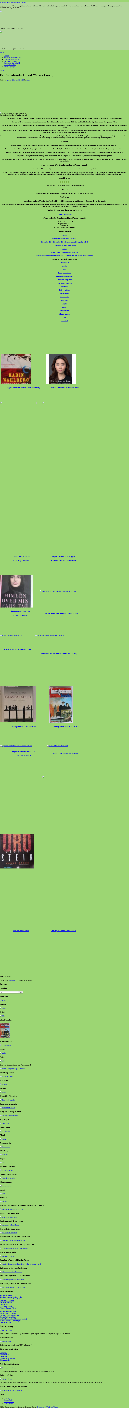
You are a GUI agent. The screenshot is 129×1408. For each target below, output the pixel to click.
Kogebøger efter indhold (12, 63)
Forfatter (3, 1354)
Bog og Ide (3, 1353)
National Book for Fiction (8, 1311)
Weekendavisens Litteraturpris (10, 1321)
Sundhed (64, 321)
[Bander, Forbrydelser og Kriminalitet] (12, 1069)
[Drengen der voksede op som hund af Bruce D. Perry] (12, 1209)
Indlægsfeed (8, 1400)
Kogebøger (64, 286)
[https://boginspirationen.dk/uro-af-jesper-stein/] (7, 1256)
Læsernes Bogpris (6, 1306)
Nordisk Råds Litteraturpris (10, 1315)
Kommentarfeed (9, 1402)
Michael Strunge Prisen (8, 1308)
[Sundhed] (3, 1201)
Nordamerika (64, 297)
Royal (64, 304)
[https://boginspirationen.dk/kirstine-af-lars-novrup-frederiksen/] (12, 1240)
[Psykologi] (4, 1154)
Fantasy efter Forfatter (11, 61)
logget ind (12, 980)
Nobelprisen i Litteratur (8, 1313)
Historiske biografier (65, 280)
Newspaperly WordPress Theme (47, 1407)
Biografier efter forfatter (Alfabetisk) (64, 238)
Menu (2, 52)
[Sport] (2, 1194)
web (7, 1354)
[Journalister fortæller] (7, 1108)
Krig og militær (64, 290)
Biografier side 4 (82, 242)
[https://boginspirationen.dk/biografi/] (4, 1000)
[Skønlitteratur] (5, 1037)
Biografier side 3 (70, 242)
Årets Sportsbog (5, 1322)
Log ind (6, 1398)
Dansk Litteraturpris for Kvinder (11, 1299)
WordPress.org (8, 1403)
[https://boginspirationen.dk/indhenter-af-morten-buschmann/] (11, 1272)
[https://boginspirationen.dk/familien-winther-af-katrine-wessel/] (20, 1264)
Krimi (64, 249)
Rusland (64, 307)
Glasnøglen (4, 1304)
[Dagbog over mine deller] (8, 1217)
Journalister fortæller (64, 283)
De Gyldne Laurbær (7, 1301)
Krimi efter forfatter (10, 65)
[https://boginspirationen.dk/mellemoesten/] (5, 1131)
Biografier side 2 (58, 242)
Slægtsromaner (64, 314)
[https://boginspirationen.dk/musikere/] (3, 1139)
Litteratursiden (5, 1360)
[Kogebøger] (4, 1123)
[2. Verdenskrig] (5, 1045)
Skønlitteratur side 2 (57, 256)
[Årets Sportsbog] (6, 1330)
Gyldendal (3, 1356)
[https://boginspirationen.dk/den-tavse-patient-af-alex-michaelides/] (13, 1287)
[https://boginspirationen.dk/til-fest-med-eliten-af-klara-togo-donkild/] (14, 1248)
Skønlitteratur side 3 (72, 256)
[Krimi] (2, 1016)
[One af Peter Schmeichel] (8, 1233)
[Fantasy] (3, 1008)
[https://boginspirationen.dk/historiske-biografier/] (7, 1100)
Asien (64, 269)
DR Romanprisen (6, 1302)
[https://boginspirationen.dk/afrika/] (3, 1053)
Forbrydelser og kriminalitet (64, 276)
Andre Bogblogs (9, 66)
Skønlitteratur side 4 (86, 256)
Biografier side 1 (47, 242)
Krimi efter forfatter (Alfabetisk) (65, 245)
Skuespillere (64, 310)
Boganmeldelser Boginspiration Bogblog (13, 2)
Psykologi (64, 300)
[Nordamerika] (5, 1147)
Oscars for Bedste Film (8, 1317)
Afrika (64, 266)
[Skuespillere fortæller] (7, 1178)
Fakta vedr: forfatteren (64, 214)
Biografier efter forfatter (11, 59)
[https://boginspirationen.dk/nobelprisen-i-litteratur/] (8, 1368)
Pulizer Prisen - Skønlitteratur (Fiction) (13, 1319)
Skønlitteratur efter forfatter (12, 57)
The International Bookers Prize (11, 1297)
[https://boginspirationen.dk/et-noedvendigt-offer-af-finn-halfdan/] (12, 1279)
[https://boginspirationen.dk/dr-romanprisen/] (5, 1341)
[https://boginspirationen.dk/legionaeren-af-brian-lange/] (9, 1225)
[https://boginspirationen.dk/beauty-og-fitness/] (6, 1076)
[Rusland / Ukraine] (6, 1170)
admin (28, 80)
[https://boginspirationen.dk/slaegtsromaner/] (5, 1186)
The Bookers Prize (6, 1295)
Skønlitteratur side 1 (43, 256)
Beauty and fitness (64, 273)
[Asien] (2, 1061)
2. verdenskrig (64, 262)
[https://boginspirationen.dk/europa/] (3, 1092)
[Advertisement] (60, 97)
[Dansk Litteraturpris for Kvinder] (11, 1390)
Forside (6, 56)
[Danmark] (4, 1084)
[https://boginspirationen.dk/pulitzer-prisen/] (6, 1379)
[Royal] (2, 1162)
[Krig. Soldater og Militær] (9, 1115)
